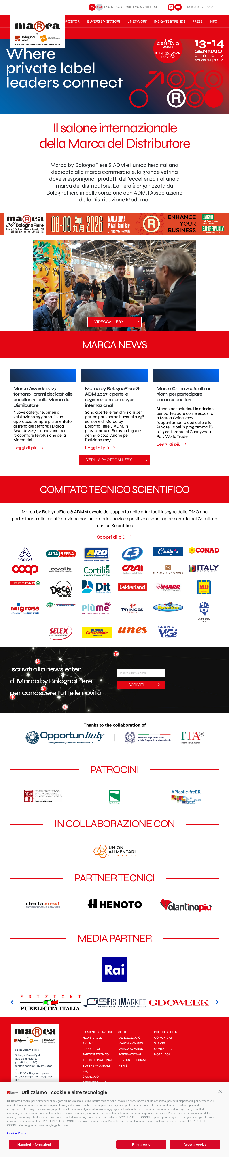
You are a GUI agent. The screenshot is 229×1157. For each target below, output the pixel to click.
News (122, 1065)
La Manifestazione (98, 1032)
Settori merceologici (129, 1035)
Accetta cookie (195, 1144)
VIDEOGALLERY (109, 321)
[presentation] (12, 1002)
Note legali (163, 1054)
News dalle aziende (92, 1040)
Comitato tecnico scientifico (114, 489)
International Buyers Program (132, 1057)
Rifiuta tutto (141, 1144)
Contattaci (163, 1049)
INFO (213, 21)
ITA (92, 7)
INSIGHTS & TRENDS (169, 21)
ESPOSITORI (70, 21)
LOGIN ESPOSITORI (117, 7)
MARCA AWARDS (130, 1043)
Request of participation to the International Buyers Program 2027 (98, 1060)
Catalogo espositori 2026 (94, 1079)
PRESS (197, 21)
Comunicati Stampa (163, 1040)
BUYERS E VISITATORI (103, 21)
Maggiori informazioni (34, 1144)
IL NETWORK (137, 21)
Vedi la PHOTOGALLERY (109, 459)
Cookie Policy (16, 1133)
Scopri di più (112, 537)
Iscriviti (136, 684)
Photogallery (166, 1032)
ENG (99, 7)
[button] (220, 1091)
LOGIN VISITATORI (145, 7)
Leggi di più (25, 448)
